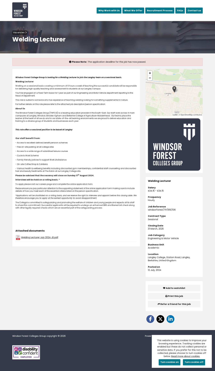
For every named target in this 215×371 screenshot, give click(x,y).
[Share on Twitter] (160, 319)
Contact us (194, 10)
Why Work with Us (109, 10)
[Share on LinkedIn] (170, 319)
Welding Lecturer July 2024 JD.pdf (39, 237)
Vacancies (19, 32)
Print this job (175, 296)
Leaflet (175, 115)
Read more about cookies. (185, 356)
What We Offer (133, 10)
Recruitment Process (160, 10)
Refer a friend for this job (175, 304)
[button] (174, 89)
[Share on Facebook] (150, 319)
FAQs (180, 10)
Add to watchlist (175, 288)
